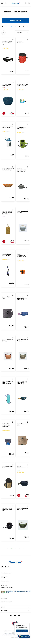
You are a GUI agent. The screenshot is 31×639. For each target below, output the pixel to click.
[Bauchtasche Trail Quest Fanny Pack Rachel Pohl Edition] (23, 314)
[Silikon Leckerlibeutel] (8, 101)
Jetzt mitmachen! (22, 630)
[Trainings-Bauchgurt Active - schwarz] (8, 59)
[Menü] (2, 3)
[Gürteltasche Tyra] (8, 313)
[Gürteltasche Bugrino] (8, 483)
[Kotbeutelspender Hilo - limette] (23, 144)
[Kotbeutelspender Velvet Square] (8, 229)
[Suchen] (25, 3)
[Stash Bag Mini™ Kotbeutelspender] (8, 399)
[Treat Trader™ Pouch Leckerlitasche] (8, 441)
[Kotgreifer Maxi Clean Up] (8, 271)
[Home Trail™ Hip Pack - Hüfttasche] (8, 185)
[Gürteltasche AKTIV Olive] (23, 524)
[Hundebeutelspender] (23, 483)
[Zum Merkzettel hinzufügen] (12, 39)
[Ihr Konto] (5, 3)
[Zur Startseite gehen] (15, 3)
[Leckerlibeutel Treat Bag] (8, 526)
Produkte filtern (15, 20)
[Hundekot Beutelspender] (8, 142)
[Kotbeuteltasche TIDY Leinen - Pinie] (23, 186)
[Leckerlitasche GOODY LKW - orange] (23, 272)
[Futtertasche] (23, 58)
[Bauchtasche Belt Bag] (23, 228)
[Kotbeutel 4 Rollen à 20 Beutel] (23, 101)
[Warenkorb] (28, 3)
